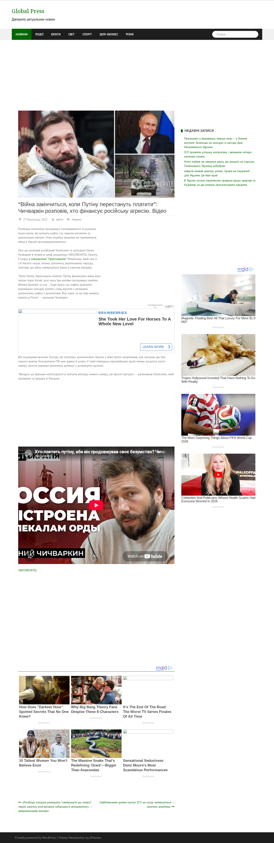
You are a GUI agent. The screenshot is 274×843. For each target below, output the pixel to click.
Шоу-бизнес (109, 34)
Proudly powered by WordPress (35, 838)
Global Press (28, 11)
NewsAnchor (77, 838)
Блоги (56, 34)
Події (39, 34)
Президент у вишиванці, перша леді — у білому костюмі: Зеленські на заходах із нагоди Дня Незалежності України (215, 142)
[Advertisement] (137, 72)
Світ (71, 34)
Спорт (87, 34)
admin (59, 219)
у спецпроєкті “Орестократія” (47, 259)
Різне (130, 34)
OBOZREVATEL (27, 570)
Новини (22, 34)
